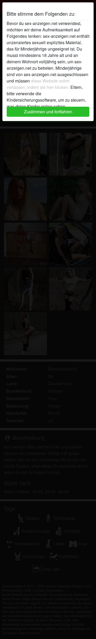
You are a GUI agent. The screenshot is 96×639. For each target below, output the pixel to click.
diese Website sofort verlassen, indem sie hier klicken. (38, 84)
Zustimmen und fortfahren (48, 112)
